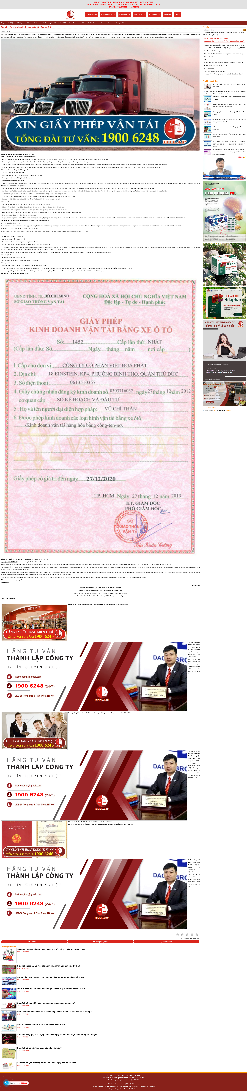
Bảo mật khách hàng (132, 1084)
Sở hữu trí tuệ (66, 23)
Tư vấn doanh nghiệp (79, 23)
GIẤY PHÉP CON (124, 14)
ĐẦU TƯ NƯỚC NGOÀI (108, 14)
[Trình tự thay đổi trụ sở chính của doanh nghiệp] (94, 928)
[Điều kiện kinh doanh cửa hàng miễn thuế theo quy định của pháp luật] (34, 640)
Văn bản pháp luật (93, 23)
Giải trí (123, 23)
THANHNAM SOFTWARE (130, 1089)
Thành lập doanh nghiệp (23, 23)
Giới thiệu (11, 23)
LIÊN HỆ (177, 14)
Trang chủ (3, 23)
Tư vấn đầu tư (35, 23)
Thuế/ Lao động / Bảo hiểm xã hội (51, 23)
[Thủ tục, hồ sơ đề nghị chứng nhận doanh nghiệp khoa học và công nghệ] (94, 819)
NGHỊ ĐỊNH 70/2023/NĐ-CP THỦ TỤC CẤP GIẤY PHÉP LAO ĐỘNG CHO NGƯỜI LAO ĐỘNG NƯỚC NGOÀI (229, 144)
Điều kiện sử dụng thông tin (116, 1084)
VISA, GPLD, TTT (139, 14)
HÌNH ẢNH (167, 14)
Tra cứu (103, 23)
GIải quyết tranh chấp (114, 23)
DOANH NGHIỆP (91, 14)
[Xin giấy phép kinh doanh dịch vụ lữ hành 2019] (34, 857)
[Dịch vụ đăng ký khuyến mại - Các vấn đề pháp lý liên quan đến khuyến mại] (34, 749)
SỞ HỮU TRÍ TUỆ (154, 14)
